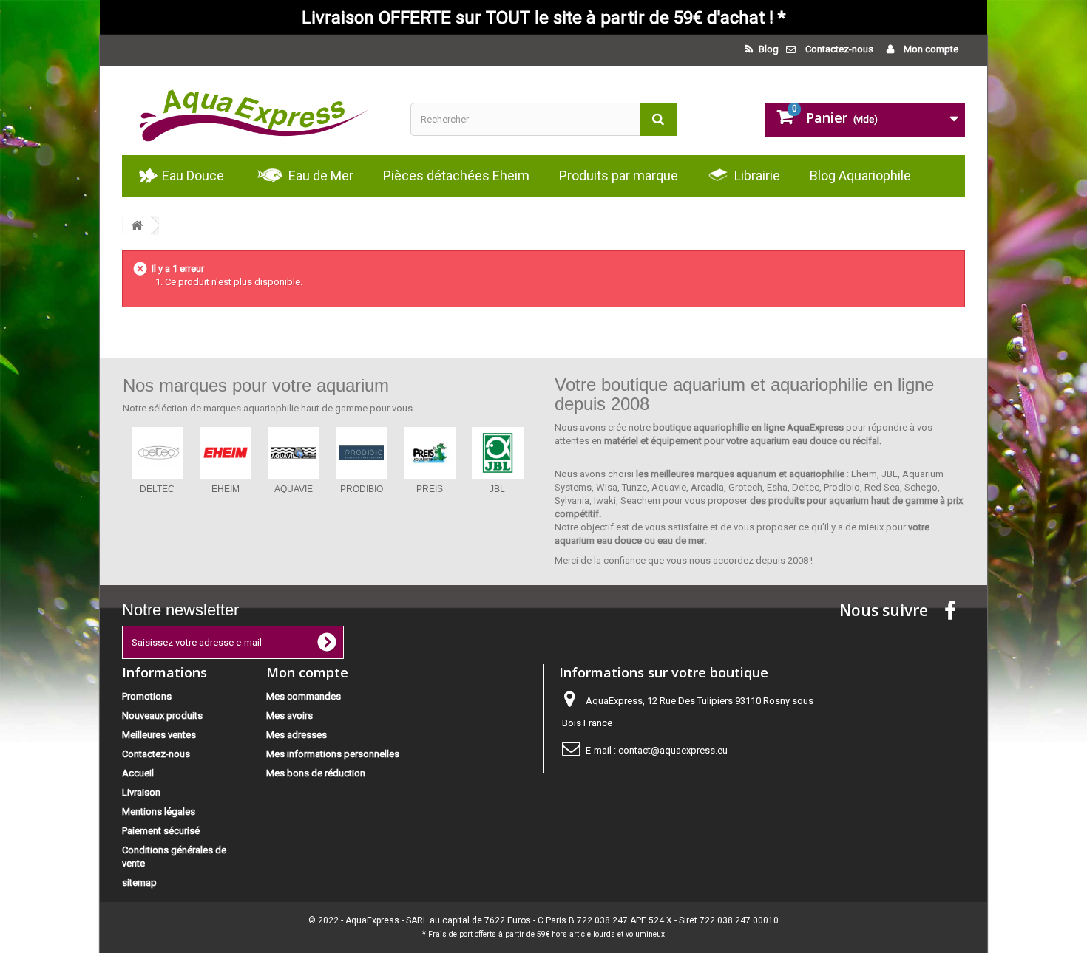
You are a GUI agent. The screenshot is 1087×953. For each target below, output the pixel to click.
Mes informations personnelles (332, 753)
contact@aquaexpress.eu (673, 750)
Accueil (138, 773)
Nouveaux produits (162, 715)
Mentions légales (158, 811)
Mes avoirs (289, 715)
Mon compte (929, 49)
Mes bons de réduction (315, 773)
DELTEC (497, 489)
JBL (157, 489)
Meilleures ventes (159, 734)
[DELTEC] (497, 453)
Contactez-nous (839, 49)
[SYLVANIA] (429, 453)
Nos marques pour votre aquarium (256, 385)
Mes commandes (303, 696)
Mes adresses (296, 734)
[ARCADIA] (293, 453)
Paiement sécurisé (161, 830)
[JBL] (157, 453)
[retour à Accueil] (137, 225)
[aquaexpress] (255, 110)
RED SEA (225, 489)
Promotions (147, 696)
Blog (767, 49)
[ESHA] (361, 453)
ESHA (361, 489)
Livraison (141, 792)
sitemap (139, 882)
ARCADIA (294, 489)
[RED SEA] (225, 453)
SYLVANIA (429, 489)
